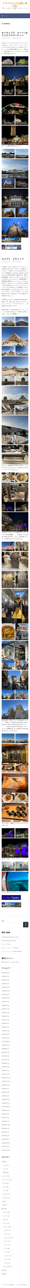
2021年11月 (5, 1146)
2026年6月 (4, 980)
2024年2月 (4, 1070)
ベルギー (5, 1194)
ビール (4, 1165)
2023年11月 (5, 1081)
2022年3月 (4, 1132)
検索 (3, 921)
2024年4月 (4, 1063)
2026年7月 (4, 976)
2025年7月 (4, 1009)
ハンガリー (7, 1255)
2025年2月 (4, 1027)
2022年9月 (4, 1110)
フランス (6, 1259)
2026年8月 (4, 972)
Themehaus (24, 1284)
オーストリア (6, 1179)
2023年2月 (4, 1092)
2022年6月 (4, 1121)
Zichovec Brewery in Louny (9, 940)
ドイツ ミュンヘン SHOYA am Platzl (12, 951)
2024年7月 (4, 1052)
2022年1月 (4, 1139)
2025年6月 (4, 1012)
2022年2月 (4, 1135)
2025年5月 (4, 1016)
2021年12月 (5, 1143)
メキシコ (5, 1223)
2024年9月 (4, 1045)
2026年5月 (4, 983)
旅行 (3, 1208)
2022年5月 (4, 1124)
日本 (4, 1205)
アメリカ (5, 1212)
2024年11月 (5, 1038)
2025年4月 (4, 1019)
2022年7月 (4, 1117)
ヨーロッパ (5, 1226)
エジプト (5, 1216)
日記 (3, 1270)
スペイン (6, 1245)
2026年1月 (4, 987)
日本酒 (4, 1172)
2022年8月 (4, 1114)
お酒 (3, 1161)
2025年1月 (4, 1030)
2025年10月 (5, 998)
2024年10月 (5, 1041)
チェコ (4, 1187)
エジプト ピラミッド (13, 259)
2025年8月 (4, 1005)
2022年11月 (5, 1103)
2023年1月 (4, 1096)
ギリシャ (6, 1241)
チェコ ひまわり (6, 944)
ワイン (4, 1169)
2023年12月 (5, 1077)
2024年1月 (4, 1074)
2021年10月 (5, 1150)
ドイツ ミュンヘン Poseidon (10, 947)
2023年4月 (4, 1085)
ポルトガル (5, 1197)
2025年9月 (4, 1001)
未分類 (3, 1274)
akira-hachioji (16, 38)
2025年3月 (4, 1023)
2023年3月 (4, 1088)
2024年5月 (4, 1059)
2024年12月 (5, 1034)
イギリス (6, 1230)
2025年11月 (5, 994)
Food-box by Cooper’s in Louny (10, 937)
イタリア (6, 1234)
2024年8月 (4, 1048)
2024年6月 (4, 1056)
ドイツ (4, 1190)
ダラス (4, 1183)
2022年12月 (5, 1099)
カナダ (4, 1219)
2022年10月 (5, 1106)
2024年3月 (4, 1066)
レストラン (5, 1176)
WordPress (11, 1284)
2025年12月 (5, 990)
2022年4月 (4, 1128)
